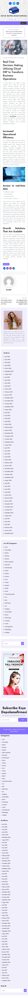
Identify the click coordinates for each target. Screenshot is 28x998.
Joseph (8, 289)
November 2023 (9, 436)
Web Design (8, 629)
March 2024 (8, 424)
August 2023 (8, 445)
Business (7, 556)
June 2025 (7, 380)
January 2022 (8, 501)
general (7, 585)
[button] (24, 23)
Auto (6, 547)
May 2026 (7, 362)
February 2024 (9, 427)
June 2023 (7, 451)
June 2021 (7, 521)
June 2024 (7, 415)
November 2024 (9, 401)
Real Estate (8, 603)
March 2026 (8, 368)
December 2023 (9, 433)
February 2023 (8, 462)
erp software (6, 264)
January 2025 (8, 395)
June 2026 (7, 359)
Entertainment (8, 567)
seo (6, 606)
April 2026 (7, 365)
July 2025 (7, 377)
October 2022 (8, 474)
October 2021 (8, 510)
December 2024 (9, 398)
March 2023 (8, 460)
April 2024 (7, 421)
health (6, 588)
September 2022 (9, 477)
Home (10, 29)
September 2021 (9, 513)
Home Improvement (10, 594)
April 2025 (7, 386)
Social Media (8, 612)
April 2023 (7, 457)
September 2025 (9, 371)
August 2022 (8, 480)
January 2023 (8, 465)
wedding (7, 632)
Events (6, 570)
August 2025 (8, 374)
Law (6, 597)
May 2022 (7, 489)
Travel (6, 623)
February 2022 (9, 498)
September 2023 (9, 442)
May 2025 (7, 383)
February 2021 (8, 527)
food (6, 579)
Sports (6, 615)
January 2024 (8, 430)
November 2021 (9, 507)
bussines (7, 559)
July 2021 (7, 518)
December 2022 (9, 468)
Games (6, 582)
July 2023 (7, 448)
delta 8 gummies (9, 562)
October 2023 (8, 439)
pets (6, 600)
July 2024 (7, 412)
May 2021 (7, 524)
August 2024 (8, 409)
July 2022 (7, 483)
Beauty (7, 553)
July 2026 (7, 356)
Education (7, 565)
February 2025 (8, 392)
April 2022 (7, 492)
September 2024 (9, 406)
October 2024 (8, 404)
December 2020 (9, 533)
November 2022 (9, 471)
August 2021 (8, 516)
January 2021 (8, 530)
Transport (7, 620)
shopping (7, 609)
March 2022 (8, 495)
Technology (15, 29)
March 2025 (8, 389)
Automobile (8, 550)
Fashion (7, 573)
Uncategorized (8, 626)
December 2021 (9, 504)
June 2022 (7, 486)
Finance (7, 576)
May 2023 (7, 454)
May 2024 (7, 418)
